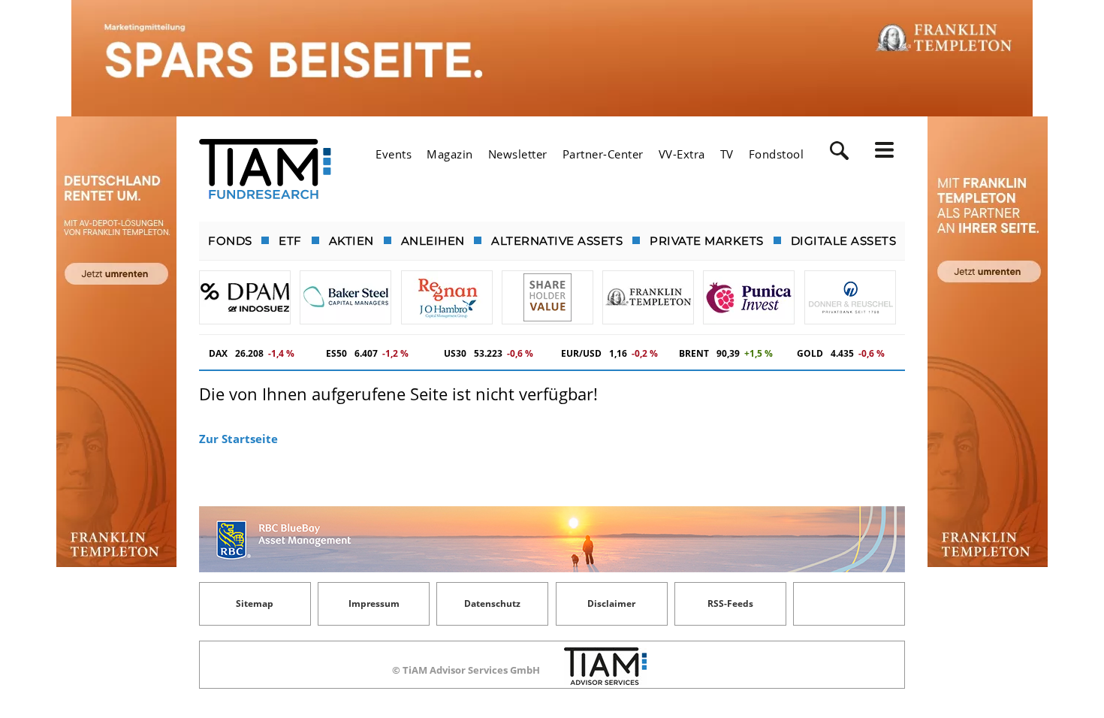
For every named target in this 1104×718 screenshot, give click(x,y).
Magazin (450, 153)
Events (394, 153)
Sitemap (254, 603)
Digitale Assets (844, 241)
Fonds (230, 241)
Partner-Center (603, 153)
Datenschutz (492, 603)
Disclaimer (611, 603)
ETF (290, 241)
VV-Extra (682, 153)
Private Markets (707, 241)
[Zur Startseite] (265, 169)
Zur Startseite (238, 438)
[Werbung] (552, 58)
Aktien (351, 241)
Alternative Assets (557, 241)
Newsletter (517, 153)
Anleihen (433, 241)
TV (727, 153)
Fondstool (776, 153)
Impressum (374, 603)
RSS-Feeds (730, 603)
